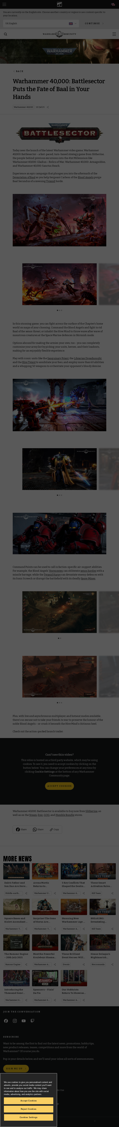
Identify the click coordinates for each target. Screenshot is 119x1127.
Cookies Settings (29, 1117)
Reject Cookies (28, 1109)
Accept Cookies (28, 1101)
